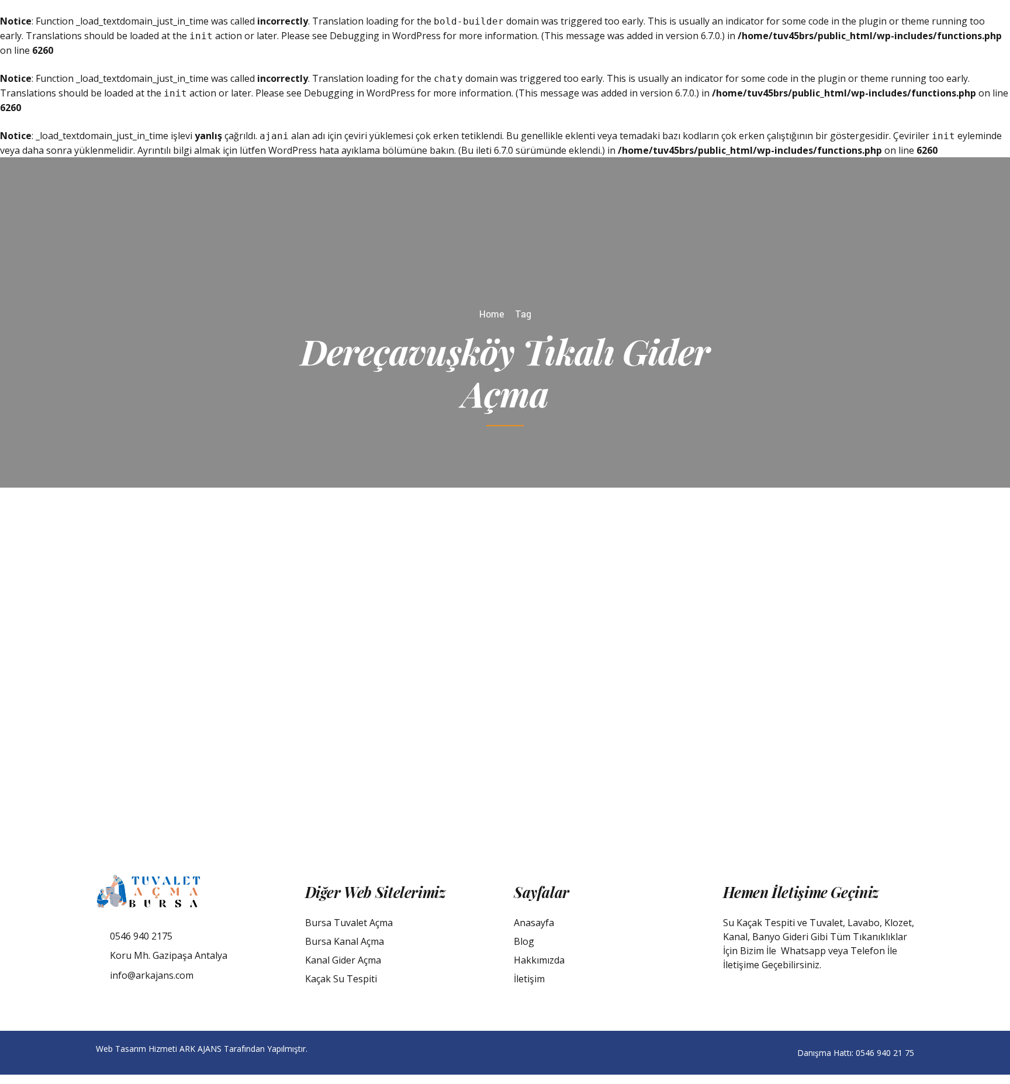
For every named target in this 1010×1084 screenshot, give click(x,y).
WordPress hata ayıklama (324, 150)
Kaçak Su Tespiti (341, 978)
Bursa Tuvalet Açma (349, 922)
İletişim (529, 978)
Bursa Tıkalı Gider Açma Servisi (654, 604)
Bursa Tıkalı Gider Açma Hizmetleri (665, 589)
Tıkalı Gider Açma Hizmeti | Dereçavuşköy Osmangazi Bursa (708, 685)
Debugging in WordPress (385, 35)
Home (491, 314)
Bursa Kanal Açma (344, 941)
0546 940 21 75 (885, 1052)
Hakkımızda (539, 960)
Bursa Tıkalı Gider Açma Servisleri (785, 604)
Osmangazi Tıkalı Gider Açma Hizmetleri (672, 630)
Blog (524, 941)
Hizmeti (610, 616)
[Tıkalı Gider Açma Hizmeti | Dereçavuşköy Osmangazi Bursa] (361, 659)
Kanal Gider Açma (343, 960)
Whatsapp (803, 950)
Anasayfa (534, 922)
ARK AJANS (200, 1048)
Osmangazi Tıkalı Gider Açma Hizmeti (706, 616)
